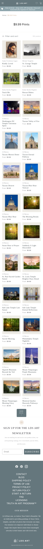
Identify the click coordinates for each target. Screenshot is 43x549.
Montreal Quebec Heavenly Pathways (30, 402)
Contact (21, 474)
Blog (21, 477)
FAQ (21, 497)
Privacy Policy (21, 487)
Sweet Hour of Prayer (10, 245)
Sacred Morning (8, 339)
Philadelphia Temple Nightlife (30, 340)
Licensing (21, 500)
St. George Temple (29, 64)
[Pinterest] (21, 467)
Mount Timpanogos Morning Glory (9, 402)
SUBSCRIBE (32, 451)
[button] (2, 3)
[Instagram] (26, 467)
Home (4, 15)
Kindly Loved (7, 64)
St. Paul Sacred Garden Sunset (11, 278)
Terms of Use (21, 484)
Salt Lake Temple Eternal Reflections (29, 309)
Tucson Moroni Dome (10, 155)
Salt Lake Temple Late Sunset (11, 309)
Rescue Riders (28, 92)
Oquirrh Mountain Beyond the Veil (9, 371)
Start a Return (21, 493)
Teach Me (6, 92)
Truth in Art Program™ (21, 503)
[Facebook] (16, 467)
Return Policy (21, 490)
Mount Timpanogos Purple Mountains (30, 371)
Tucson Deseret (8, 186)
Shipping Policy (21, 480)
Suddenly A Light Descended (29, 246)
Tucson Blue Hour (9, 217)
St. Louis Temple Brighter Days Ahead (30, 278)
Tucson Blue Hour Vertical (29, 187)
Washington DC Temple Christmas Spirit (9, 123)
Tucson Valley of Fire (30, 121)
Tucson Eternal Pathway (28, 156)
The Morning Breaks (30, 217)
